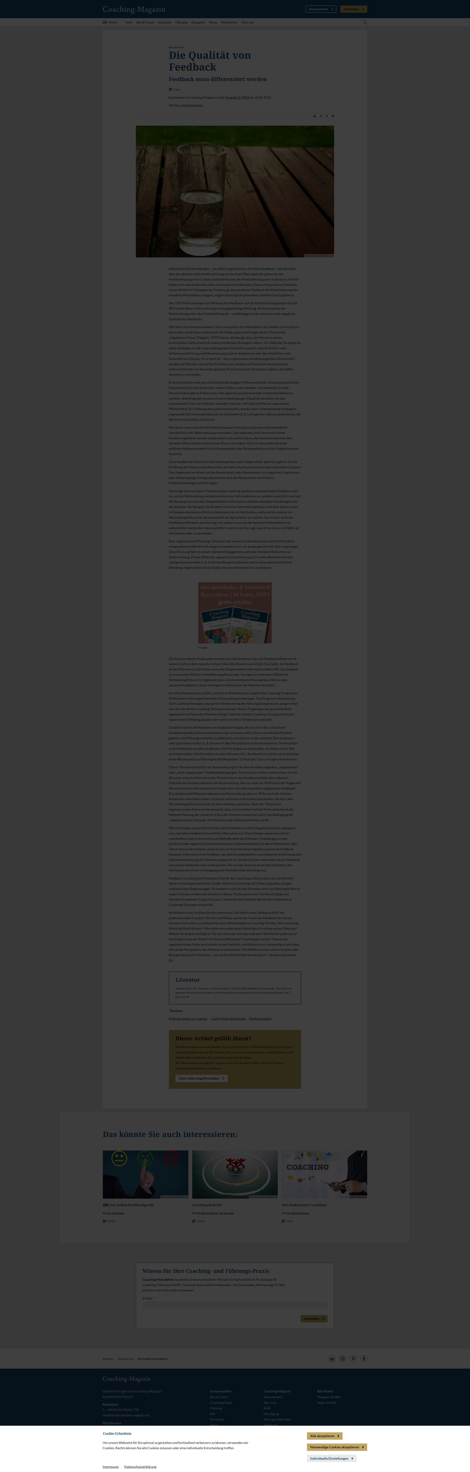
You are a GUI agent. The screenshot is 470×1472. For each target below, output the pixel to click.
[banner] (235, 736)
